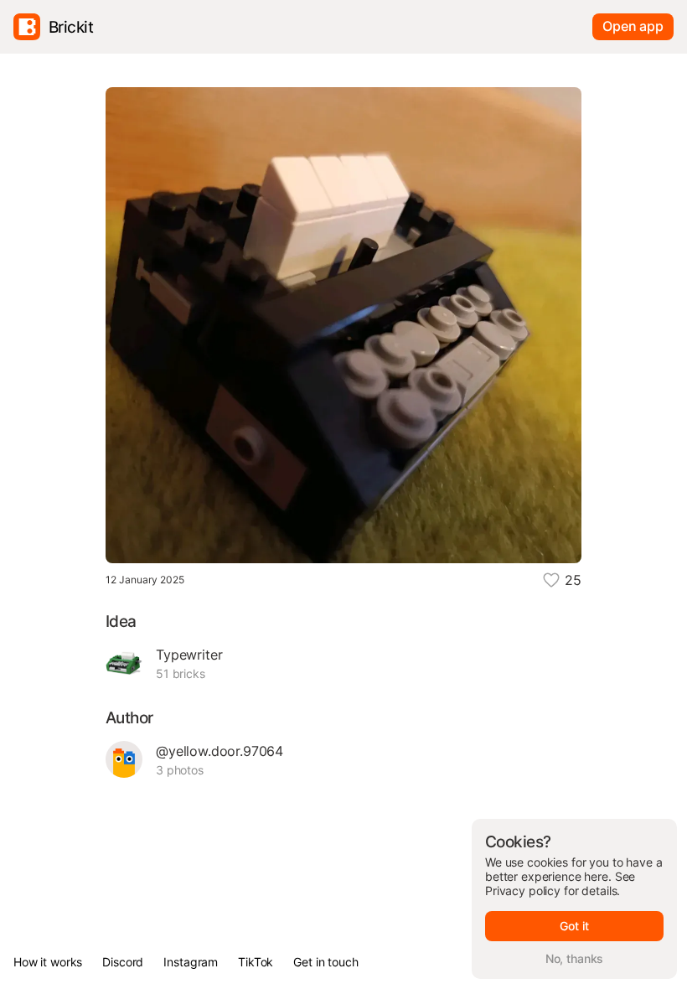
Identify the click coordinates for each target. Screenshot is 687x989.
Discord (122, 962)
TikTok (255, 962)
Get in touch (325, 962)
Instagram (190, 962)
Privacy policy (522, 890)
